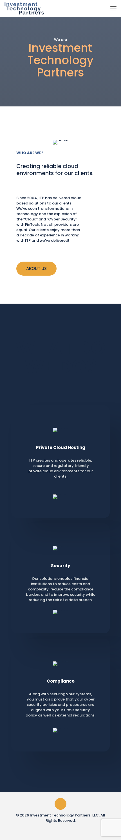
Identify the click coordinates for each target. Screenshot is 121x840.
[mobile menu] (113, 8)
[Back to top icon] (60, 804)
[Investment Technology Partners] (24, 8)
